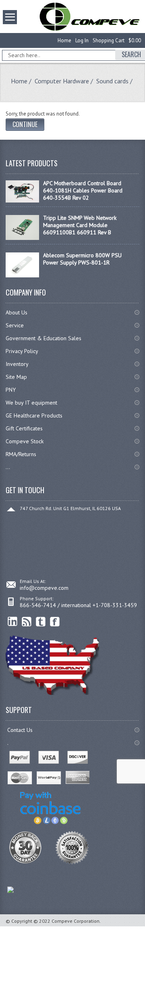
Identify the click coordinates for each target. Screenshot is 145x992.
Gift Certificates (24, 428)
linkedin (13, 622)
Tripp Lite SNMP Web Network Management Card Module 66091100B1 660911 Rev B (79, 225)
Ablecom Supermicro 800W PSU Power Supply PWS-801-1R (82, 259)
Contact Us (20, 730)
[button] (144, 991)
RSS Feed (27, 622)
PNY (11, 389)
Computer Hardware (62, 81)
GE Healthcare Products (34, 415)
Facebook (55, 622)
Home (64, 40)
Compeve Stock (25, 441)
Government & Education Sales (43, 338)
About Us (16, 312)
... (8, 467)
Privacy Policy (22, 351)
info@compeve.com (44, 587)
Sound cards (112, 81)
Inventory (17, 364)
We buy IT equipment (31, 402)
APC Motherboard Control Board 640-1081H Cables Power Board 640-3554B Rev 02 (82, 190)
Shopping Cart (108, 40)
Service (15, 325)
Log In (82, 40)
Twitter (41, 622)
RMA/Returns (21, 454)
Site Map (16, 376)
